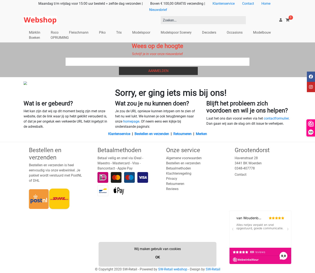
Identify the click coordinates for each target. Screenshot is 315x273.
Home (265, 4)
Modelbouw (262, 32)
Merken (201, 134)
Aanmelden (158, 71)
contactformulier (276, 118)
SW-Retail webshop (172, 269)
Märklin (34, 32)
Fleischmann (78, 32)
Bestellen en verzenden (152, 134)
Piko (102, 32)
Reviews (172, 189)
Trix (119, 32)
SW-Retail (213, 269)
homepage (131, 121)
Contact (248, 4)
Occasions (235, 32)
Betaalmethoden (178, 168)
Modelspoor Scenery (176, 32)
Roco (54, 32)
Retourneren (182, 134)
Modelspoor (141, 32)
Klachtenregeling (178, 173)
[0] (288, 20)
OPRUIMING (60, 38)
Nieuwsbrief (158, 10)
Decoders (209, 32)
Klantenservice (224, 4)
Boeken (34, 38)
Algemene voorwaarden (184, 158)
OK (157, 257)
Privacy (171, 179)
